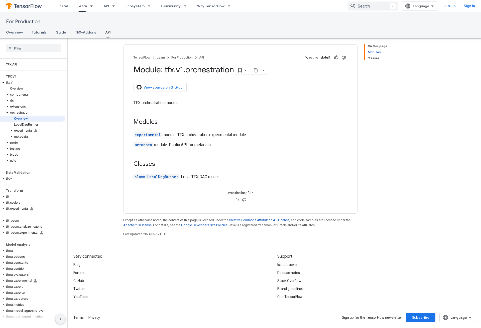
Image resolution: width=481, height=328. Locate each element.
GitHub (449, 6)
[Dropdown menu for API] (115, 6)
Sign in (469, 6)
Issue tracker (287, 265)
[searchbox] (33, 48)
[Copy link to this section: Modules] (163, 122)
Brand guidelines (290, 289)
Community (171, 6)
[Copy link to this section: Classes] (160, 164)
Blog (76, 265)
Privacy (94, 317)
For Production (23, 22)
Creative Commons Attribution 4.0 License (259, 220)
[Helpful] (336, 57)
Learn (82, 6)
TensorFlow (142, 57)
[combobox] (373, 6)
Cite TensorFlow (290, 297)
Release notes (288, 273)
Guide (61, 32)
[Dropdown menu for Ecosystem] (151, 6)
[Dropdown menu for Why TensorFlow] (230, 6)
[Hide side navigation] (60, 319)
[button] (32, 83)
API (106, 6)
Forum (78, 273)
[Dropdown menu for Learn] (93, 6)
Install (63, 6)
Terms (78, 317)
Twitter (79, 289)
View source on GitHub (163, 87)
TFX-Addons (85, 32)
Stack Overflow (289, 281)
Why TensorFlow (210, 6)
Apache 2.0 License (137, 225)
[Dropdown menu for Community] (187, 6)
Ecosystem (135, 6)
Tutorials (39, 32)
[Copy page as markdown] (255, 70)
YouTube (80, 297)
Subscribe (420, 317)
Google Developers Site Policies (204, 225)
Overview (14, 32)
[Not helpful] (343, 57)
